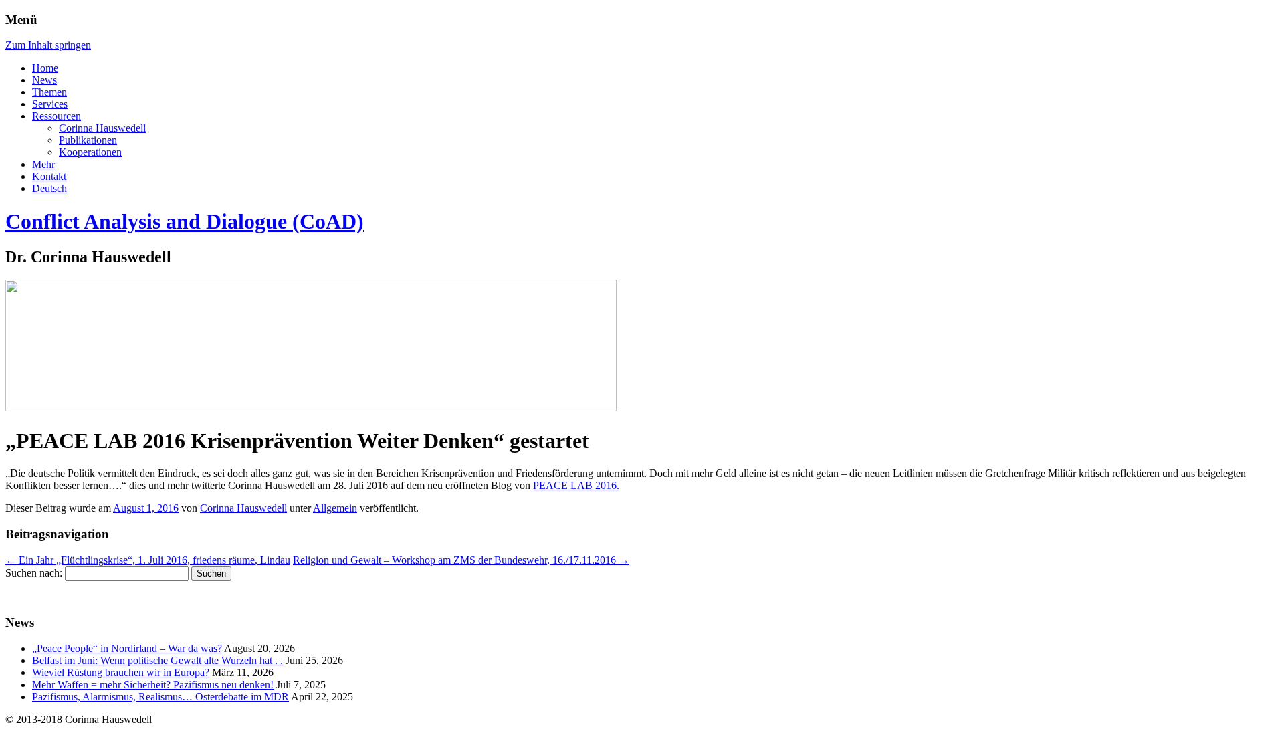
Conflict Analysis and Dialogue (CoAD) (184, 221)
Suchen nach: (33, 573)
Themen (49, 92)
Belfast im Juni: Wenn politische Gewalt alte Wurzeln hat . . (157, 660)
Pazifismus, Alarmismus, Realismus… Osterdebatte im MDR (160, 696)
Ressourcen (56, 116)
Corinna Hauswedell (102, 128)
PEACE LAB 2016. (576, 485)
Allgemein (335, 508)
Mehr (43, 164)
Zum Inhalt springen (48, 45)
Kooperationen (90, 152)
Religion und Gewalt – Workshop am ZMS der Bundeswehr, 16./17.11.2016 (461, 560)
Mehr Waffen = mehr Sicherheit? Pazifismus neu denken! (153, 684)
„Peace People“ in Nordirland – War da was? (127, 648)
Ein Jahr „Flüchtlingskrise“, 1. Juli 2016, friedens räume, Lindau (147, 560)
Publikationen (88, 140)
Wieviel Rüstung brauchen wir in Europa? (120, 672)
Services (50, 104)
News (44, 80)
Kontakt (49, 176)
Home (45, 68)
